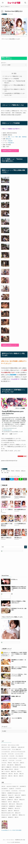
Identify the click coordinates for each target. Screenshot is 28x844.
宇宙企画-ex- (11, 142)
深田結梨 (10, 808)
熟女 (19, 771)
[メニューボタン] (2, 2)
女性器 (4, 799)
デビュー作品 (19, 756)
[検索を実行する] (25, 547)
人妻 (4, 764)
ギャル (4, 753)
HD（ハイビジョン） (13, 745)
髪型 (16, 817)
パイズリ (11, 760)
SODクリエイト (6, 747)
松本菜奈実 (12, 806)
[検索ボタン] (25, 2)
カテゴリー (3, 62)
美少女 (4, 775)
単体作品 (24, 136)
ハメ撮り (4, 760)
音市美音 (4, 817)
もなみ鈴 (11, 788)
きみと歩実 (4, 788)
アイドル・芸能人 (16, 749)
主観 (22, 762)
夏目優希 (11, 797)
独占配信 (4, 773)
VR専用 (13, 747)
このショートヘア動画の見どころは (13, 76)
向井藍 (23, 795)
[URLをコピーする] (25, 479)
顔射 (21, 775)
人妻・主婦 (10, 764)
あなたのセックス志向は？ (12, 786)
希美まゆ (21, 799)
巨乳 (16, 769)
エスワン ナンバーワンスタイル (18, 751)
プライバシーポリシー (10, 839)
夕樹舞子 (18, 797)
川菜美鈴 (10, 799)
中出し (15, 762)
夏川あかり (4, 797)
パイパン (18, 760)
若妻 (10, 775)
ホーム (4, 839)
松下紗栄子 (4, 806)
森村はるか (4, 14)
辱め (16, 775)
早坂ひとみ (19, 803)
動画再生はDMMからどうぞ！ (10, 150)
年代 (10, 801)
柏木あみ (18, 806)
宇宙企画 (10, 140)
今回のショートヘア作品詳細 (11, 78)
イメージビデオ (6, 751)
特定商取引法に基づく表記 (20, 839)
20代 (3, 786)
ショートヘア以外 (6, 790)
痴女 (11, 773)
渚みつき (17, 808)
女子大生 (15, 767)
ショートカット (19, 753)
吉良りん (17, 795)
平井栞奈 (4, 801)
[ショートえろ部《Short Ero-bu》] (14, 2)
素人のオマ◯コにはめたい (8, 812)
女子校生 (22, 767)
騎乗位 (4, 778)
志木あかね (4, 803)
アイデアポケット (6, 749)
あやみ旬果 (23, 786)
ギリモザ (18, 788)
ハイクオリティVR (12, 758)
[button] (3, 479)
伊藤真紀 (4, 795)
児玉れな (10, 795)
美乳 (9, 136)
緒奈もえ (17, 812)
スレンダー (5, 756)
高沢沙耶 (10, 817)
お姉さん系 (21, 747)
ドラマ (4, 758)
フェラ (12, 136)
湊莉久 (10, 810)
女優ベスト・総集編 (6, 767)
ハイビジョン (22, 758)
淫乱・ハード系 (6, 771)
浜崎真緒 (4, 808)
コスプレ (10, 753)
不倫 (10, 762)
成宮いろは (12, 803)
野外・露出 (18, 136)
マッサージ (22, 790)
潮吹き (13, 771)
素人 (16, 773)
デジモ (12, 756)
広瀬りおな (16, 801)
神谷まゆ (16, 810)
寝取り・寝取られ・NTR (7, 769)
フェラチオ (14, 790)
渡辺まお (4, 810)
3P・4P (4, 745)
